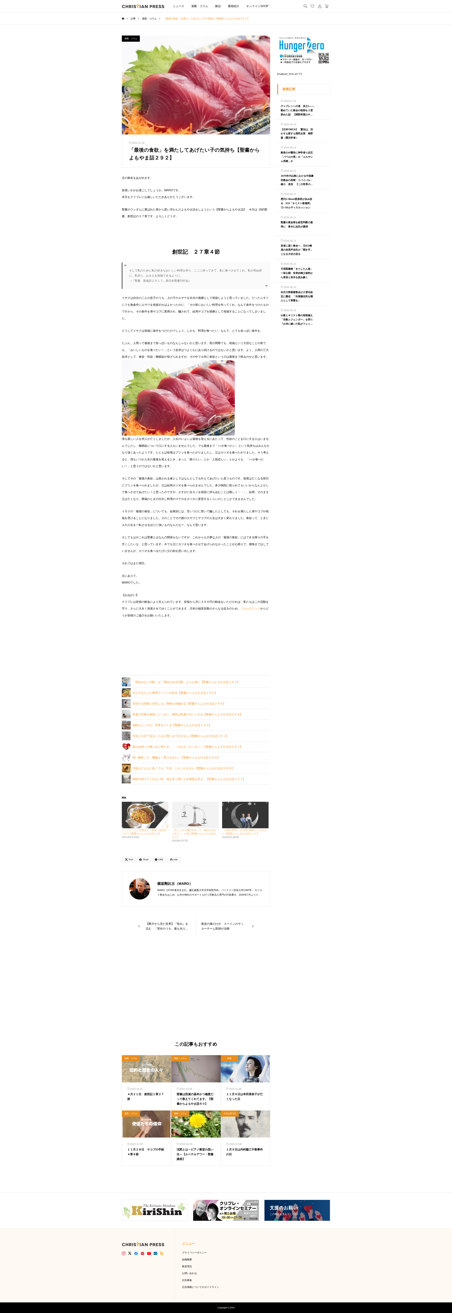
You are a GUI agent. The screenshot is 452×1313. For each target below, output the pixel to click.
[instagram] (124, 1253)
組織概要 (187, 1259)
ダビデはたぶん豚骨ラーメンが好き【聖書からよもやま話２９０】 (174, 692)
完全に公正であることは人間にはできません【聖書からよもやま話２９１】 (180, 735)
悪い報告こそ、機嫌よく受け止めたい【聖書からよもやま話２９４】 (176, 757)
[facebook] (136, 1253)
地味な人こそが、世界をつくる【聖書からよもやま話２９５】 (172, 725)
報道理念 (187, 1266)
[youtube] (149, 1253)
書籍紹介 (233, 6)
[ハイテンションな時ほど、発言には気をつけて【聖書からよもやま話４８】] (145, 815)
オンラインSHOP (257, 6)
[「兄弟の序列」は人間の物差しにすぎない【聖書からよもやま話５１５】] (245, 815)
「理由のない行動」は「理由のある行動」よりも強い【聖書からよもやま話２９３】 (186, 682)
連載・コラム (199, 6)
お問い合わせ (189, 1273)
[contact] (155, 1253)
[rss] (161, 1253)
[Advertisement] (196, 988)
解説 (218, 6)
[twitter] (129, 1253)
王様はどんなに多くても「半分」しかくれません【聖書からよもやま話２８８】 (183, 768)
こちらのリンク (250, 608)
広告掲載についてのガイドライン (200, 1287)
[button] (277, 6)
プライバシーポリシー (194, 1252)
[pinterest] (142, 1253)
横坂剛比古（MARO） (175, 884)
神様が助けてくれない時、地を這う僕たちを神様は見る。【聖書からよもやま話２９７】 (188, 779)
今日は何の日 (229, 1113)
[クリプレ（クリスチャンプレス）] (143, 6)
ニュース (178, 6)
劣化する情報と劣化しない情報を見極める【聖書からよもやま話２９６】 (179, 703)
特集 (229, 1058)
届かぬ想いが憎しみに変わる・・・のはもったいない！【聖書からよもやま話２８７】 (187, 746)
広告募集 (187, 1280)
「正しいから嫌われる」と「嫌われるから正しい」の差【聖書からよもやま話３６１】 (194, 834)
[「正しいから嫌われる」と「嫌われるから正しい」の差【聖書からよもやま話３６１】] (195, 815)
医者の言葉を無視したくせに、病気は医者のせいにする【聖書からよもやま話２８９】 (187, 714)
